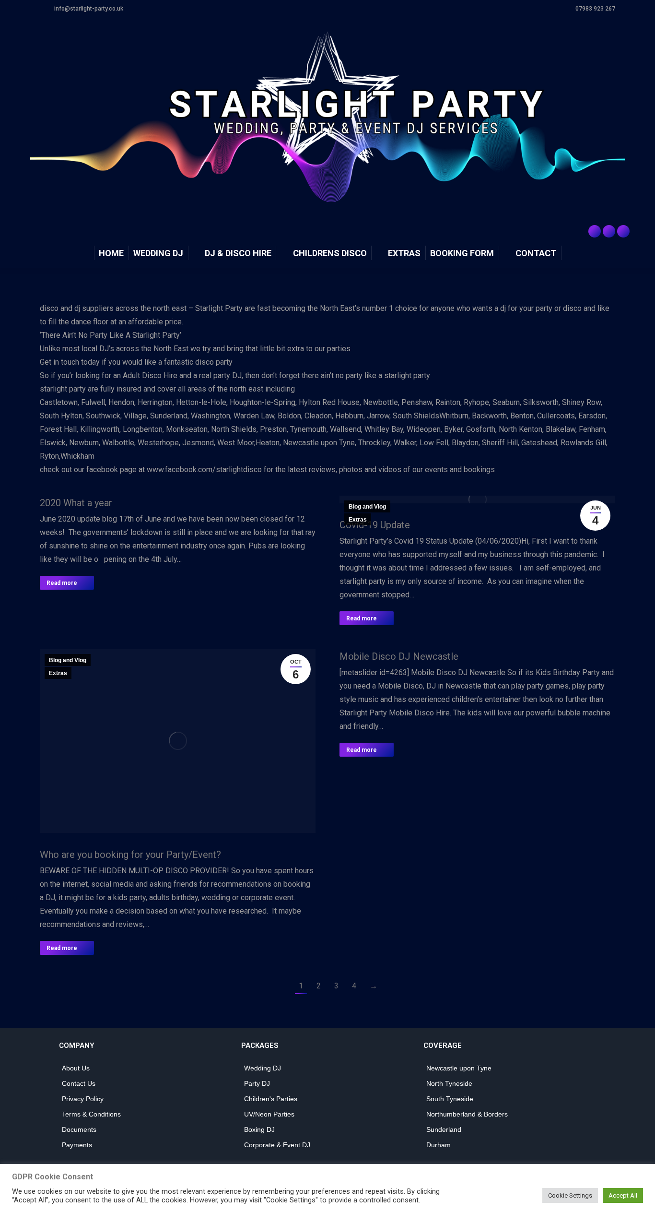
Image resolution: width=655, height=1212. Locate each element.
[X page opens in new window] (609, 231)
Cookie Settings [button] (570, 1195)
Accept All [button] (622, 1195)
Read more (62, 583)
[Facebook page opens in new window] (594, 231)
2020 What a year (76, 503)
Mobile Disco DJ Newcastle (398, 656)
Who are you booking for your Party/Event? (130, 854)
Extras (358, 519)
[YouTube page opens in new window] (623, 231)
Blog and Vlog (367, 506)
